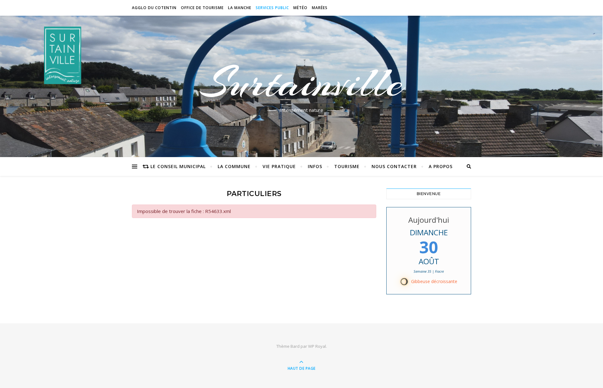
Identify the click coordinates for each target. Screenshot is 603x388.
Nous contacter (394, 166)
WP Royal (317, 346)
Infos (315, 166)
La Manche (239, 7)
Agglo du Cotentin (154, 7)
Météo (300, 7)
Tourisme (347, 166)
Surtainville (301, 82)
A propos (441, 166)
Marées (320, 7)
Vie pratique (279, 166)
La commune (234, 166)
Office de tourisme (202, 7)
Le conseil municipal (178, 166)
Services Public (272, 7)
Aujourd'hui (428, 220)
